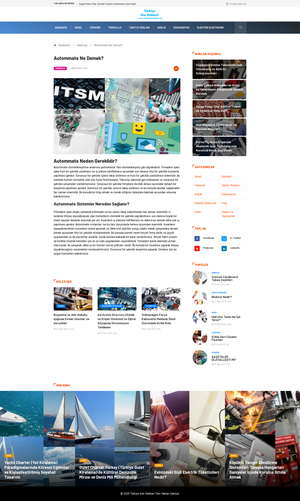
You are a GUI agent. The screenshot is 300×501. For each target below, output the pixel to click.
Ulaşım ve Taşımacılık (228, 214)
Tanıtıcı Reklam (139, 27)
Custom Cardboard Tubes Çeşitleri (225, 278)
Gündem (95, 27)
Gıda (224, 203)
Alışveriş (216, 333)
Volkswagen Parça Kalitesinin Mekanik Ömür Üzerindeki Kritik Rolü (159, 319)
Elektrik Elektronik (210, 27)
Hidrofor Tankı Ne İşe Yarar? (226, 318)
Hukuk (61, 306)
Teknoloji (114, 27)
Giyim (197, 212)
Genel (78, 27)
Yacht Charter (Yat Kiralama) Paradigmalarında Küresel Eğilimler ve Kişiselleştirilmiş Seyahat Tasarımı (36, 469)
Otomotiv (151, 306)
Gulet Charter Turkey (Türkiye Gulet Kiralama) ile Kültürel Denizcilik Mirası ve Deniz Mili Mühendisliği (111, 472)
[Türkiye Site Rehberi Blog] (150, 14)
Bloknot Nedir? (222, 297)
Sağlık (161, 27)
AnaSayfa (61, 27)
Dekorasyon (181, 27)
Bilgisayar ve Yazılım (112, 306)
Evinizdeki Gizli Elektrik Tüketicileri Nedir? (186, 474)
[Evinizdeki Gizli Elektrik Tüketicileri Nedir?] (187, 438)
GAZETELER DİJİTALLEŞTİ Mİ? (224, 358)
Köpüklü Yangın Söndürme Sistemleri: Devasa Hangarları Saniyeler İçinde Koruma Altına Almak (257, 469)
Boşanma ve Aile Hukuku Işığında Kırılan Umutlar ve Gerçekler (71, 319)
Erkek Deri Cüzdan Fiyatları (224, 338)
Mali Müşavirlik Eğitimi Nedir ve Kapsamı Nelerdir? (103, 4)
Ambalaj (216, 273)
